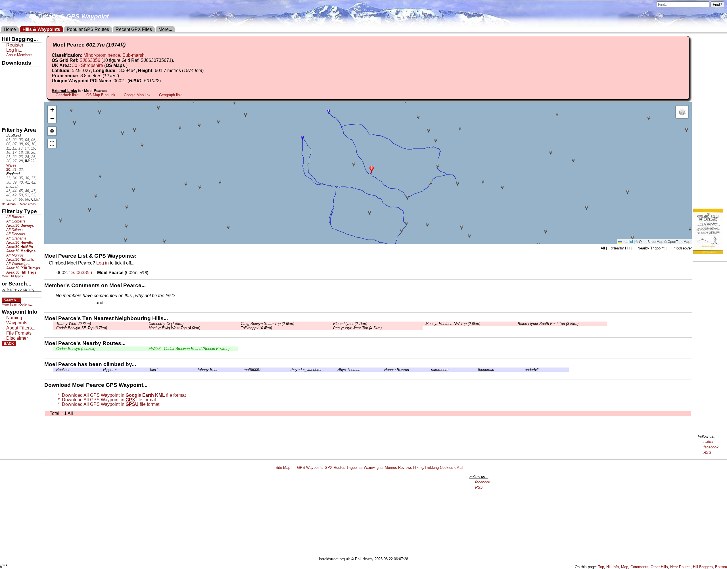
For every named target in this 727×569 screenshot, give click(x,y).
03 (21, 140)
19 (27, 152)
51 (27, 195)
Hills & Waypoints (41, 29)
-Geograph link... (171, 95)
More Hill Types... (14, 276)
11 (8, 148)
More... (165, 29)
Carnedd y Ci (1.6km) (166, 324)
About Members (19, 55)
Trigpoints (354, 467)
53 (8, 199)
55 (21, 199)
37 (33, 178)
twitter (708, 442)
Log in (102, 263)
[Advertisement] (366, 514)
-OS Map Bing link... (102, 95)
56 (27, 199)
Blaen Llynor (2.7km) (350, 324)
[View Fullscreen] (52, 143)
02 (14, 140)
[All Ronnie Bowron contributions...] (382, 370)
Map (624, 567)
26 (8, 161)
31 (14, 169)
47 (33, 191)
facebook (710, 447)
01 (8, 140)
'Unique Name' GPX (20, 81)
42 (33, 182)
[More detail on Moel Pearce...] (95, 272)
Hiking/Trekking (426, 467)
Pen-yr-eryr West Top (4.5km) (357, 328)
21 (8, 157)
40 (21, 182)
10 (33, 144)
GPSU (7, 90)
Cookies (446, 467)
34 (14, 178)
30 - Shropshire (87, 65)
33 (8, 178)
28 (21, 161)
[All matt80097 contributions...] (242, 370)
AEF (6, 110)
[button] (371, 169)
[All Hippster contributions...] (101, 370)
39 (14, 182)
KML (6, 100)
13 (20, 148)
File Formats (19, 333)
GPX (6, 71)
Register (14, 45)
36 (27, 178)
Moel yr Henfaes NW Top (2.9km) (452, 324)
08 (21, 144)
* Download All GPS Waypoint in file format (121, 395)
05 (33, 140)
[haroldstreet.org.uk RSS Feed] (293, 467)
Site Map (282, 467)
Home (10, 29)
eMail (458, 467)
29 (32, 161)
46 (27, 191)
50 (21, 195)
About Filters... (20, 328)
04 (27, 140)
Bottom (721, 567)
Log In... (116, 303)
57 (38, 199)
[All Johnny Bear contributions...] (195, 370)
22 (14, 157)
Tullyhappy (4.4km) (256, 328)
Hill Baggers (703, 567)
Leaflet (627, 241)
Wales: (12, 165)
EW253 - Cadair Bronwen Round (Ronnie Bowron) (189, 349)
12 (14, 148)
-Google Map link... (138, 95)
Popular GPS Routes (88, 29)
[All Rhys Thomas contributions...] (336, 370)
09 (27, 144)
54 (14, 199)
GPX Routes (335, 467)
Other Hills (659, 567)
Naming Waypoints (16, 320)
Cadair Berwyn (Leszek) (75, 349)
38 (8, 182)
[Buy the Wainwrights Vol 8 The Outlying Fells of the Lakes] (708, 252)
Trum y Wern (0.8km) (73, 324)
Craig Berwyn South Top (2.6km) (267, 324)
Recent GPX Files (134, 29)
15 (33, 148)
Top (601, 567)
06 (8, 144)
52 (33, 195)
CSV (6, 119)
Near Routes (680, 567)
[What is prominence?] (121, 75)
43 (8, 191)
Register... (69, 303)
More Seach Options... (17, 304)
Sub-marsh (133, 55)
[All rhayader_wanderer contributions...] (289, 370)
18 (21, 152)
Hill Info (612, 567)
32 (21, 169)
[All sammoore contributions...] (429, 370)
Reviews (405, 467)
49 (14, 195)
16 (8, 152)
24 (27, 157)
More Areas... (29, 204)
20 (33, 152)
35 (21, 178)
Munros (391, 467)
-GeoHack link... (68, 95)
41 (27, 182)
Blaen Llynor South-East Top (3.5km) (548, 324)
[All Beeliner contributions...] (54, 370)
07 (14, 144)
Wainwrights (374, 467)
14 (27, 148)
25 (33, 157)
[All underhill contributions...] (523, 370)
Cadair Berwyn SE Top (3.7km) (81, 328)
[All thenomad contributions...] (476, 370)
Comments (639, 567)
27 (14, 161)
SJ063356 (90, 60)
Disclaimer (17, 338)
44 (14, 191)
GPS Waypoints (310, 467)
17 (14, 152)
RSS (707, 452)
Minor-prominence (101, 55)
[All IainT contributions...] (148, 370)
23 (21, 157)
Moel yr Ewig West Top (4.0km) (174, 328)
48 (8, 195)
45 (21, 191)
